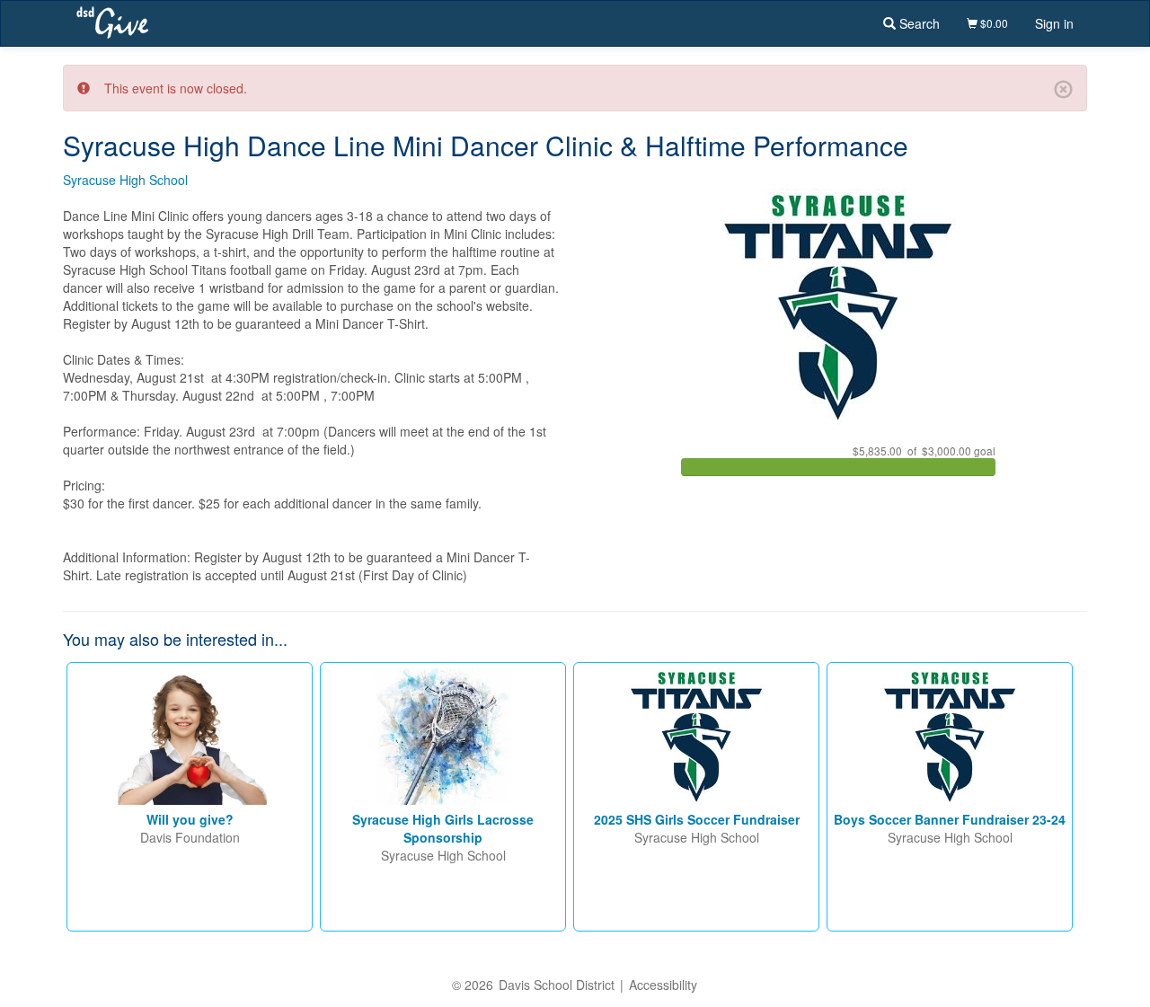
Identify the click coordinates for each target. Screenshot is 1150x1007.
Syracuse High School (125, 180)
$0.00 (993, 23)
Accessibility (663, 985)
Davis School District (557, 985)
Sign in (1054, 23)
